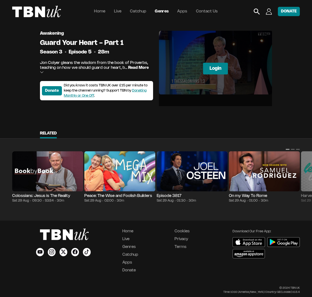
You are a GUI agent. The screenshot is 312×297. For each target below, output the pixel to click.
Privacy (181, 239)
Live (117, 11)
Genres (162, 11)
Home (99, 11)
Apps (182, 11)
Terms (180, 247)
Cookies (182, 231)
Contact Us (207, 11)
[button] (288, 149)
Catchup (138, 11)
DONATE (289, 11)
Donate (52, 90)
